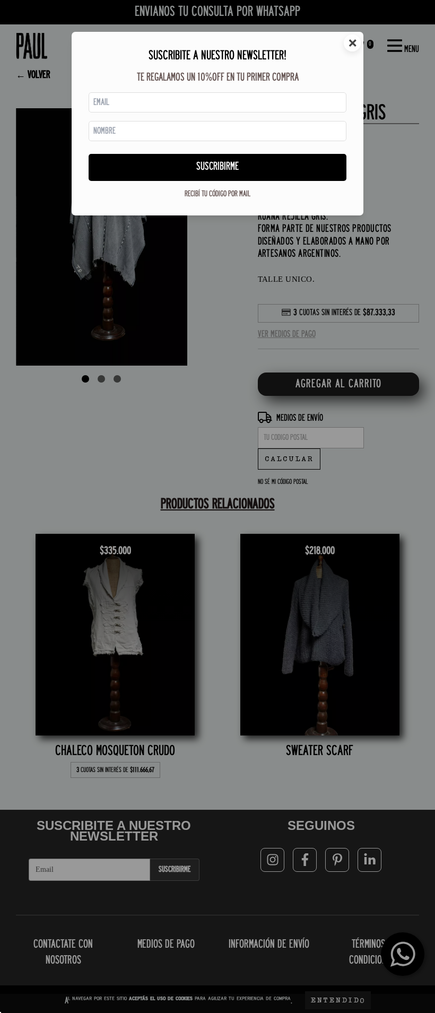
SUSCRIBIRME (217, 167)
